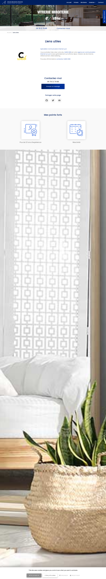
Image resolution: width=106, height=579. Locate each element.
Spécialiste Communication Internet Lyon (53, 49)
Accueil (69, 2)
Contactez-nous (63, 28)
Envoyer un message (53, 86)
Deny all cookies (50, 575)
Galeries (91, 2)
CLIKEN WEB (67, 52)
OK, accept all (34, 575)
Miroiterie (84, 2)
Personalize (64, 575)
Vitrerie (76, 2)
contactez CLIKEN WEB (63, 59)
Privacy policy (75, 575)
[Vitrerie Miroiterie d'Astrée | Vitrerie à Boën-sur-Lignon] (4, 2)
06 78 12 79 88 (41, 28)
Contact (101, 2)
